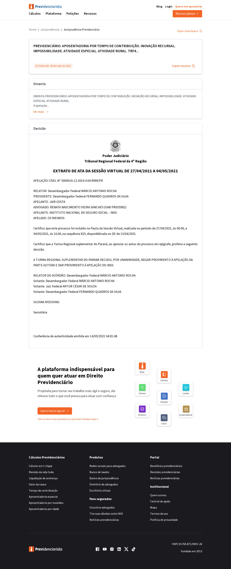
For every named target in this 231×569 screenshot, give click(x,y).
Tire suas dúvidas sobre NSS (106, 513)
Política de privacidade (164, 519)
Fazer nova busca (187, 31)
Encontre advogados (102, 507)
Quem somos (158, 495)
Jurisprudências (50, 30)
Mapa (153, 507)
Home (32, 30)
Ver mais (38, 112)
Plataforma (53, 13)
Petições (72, 13)
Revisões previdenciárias (165, 472)
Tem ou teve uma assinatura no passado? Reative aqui (67, 419)
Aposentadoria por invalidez (46, 503)
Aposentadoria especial (43, 496)
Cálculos (35, 13)
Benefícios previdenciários (166, 466)
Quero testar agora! (52, 411)
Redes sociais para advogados (108, 466)
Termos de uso (159, 513)
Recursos (90, 13)
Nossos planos (185, 13)
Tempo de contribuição (43, 490)
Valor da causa (37, 484)
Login (168, 6)
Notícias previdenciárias (104, 519)
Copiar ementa (181, 66)
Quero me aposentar (188, 6)
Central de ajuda (160, 501)
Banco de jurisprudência (104, 478)
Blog (159, 6)
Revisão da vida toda (41, 472)
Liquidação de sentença (43, 478)
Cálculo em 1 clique (40, 466)
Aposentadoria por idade (44, 509)
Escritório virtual (100, 490)
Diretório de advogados (104, 484)
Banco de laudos (99, 472)
